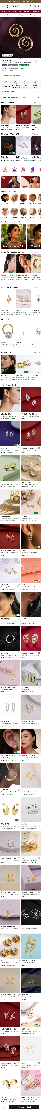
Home (3, 15)
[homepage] (13, 6)
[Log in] (38, 6)
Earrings (9, 15)
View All (35, 103)
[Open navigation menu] (2, 6)
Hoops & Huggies (19, 15)
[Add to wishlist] (5, 1107)
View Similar (8, 55)
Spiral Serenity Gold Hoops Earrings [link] (32, 15)
